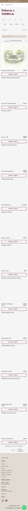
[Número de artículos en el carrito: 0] (25, 5)
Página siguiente (21, 450)
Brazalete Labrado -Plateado (7, 70)
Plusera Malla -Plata (6, 204)
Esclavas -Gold (4, 137)
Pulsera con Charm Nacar (7, 438)
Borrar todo (24, 29)
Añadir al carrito (13, 75)
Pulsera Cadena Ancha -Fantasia (6, 405)
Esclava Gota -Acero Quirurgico (8, 103)
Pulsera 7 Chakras (5, 237)
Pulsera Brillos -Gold (6, 338)
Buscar (22, 5)
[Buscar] (3, 36)
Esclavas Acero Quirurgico (7, 171)
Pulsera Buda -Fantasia (6, 371)
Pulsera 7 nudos (5, 270)
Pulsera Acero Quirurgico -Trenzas (7, 304)
